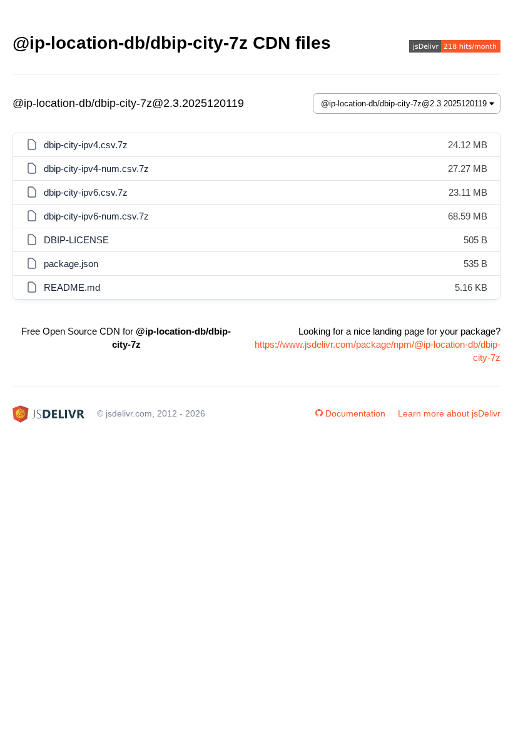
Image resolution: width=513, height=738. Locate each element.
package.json (71, 263)
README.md (72, 287)
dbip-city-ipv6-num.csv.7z (96, 216)
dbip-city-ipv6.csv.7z (86, 192)
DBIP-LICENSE (76, 240)
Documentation (355, 413)
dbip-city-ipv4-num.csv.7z (96, 168)
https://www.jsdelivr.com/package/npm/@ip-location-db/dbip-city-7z (377, 351)
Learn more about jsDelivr (449, 413)
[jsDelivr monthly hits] (454, 48)
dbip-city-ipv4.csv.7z (86, 144)
